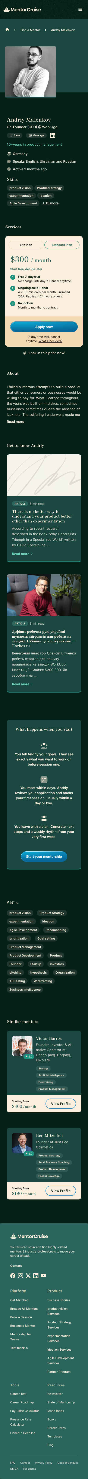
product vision (20, 188)
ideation (46, 195)
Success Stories (58, 1300)
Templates (54, 1436)
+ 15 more (50, 203)
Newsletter (55, 1394)
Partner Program (58, 1371)
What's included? (50, 341)
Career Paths (56, 1428)
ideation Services (59, 1349)
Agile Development (23, 203)
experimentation (21, 195)
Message (38, 135)
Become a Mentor (22, 1325)
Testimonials (19, 1348)
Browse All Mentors (24, 1308)
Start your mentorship (44, 856)
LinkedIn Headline (22, 1433)
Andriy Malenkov (63, 30)
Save (17, 135)
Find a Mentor (30, 30)
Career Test (18, 1394)
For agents (29, 1468)
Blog (50, 1445)
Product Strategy (49, 188)
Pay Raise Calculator (24, 1411)
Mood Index (55, 1411)
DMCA (14, 1468)
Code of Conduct (67, 1462)
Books (51, 1419)
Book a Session (21, 1317)
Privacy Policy (43, 1462)
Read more (15, 421)
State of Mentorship (61, 1402)
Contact (16, 1265)
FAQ (12, 1462)
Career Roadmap (22, 1402)
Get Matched (19, 1300)
